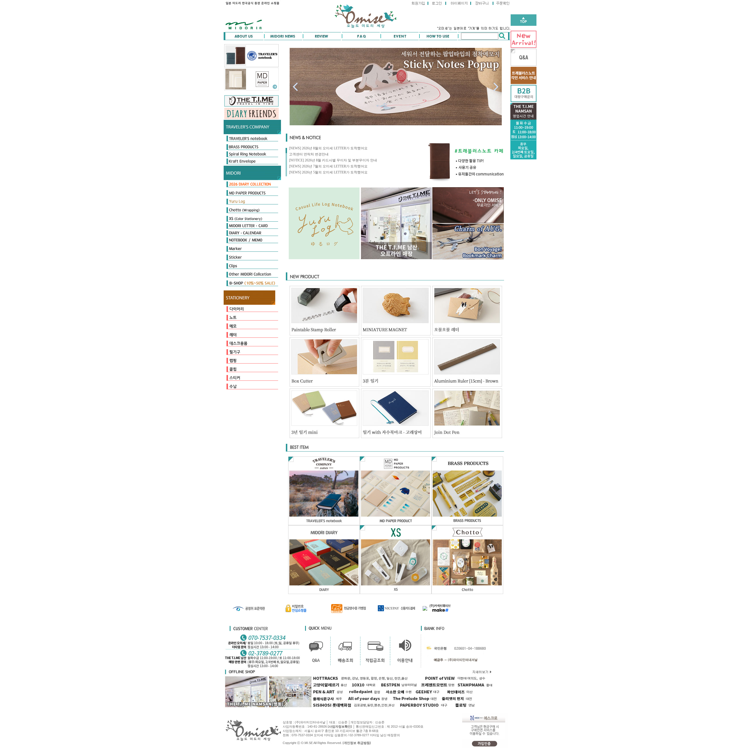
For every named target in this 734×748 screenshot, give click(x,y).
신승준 (379, 722)
